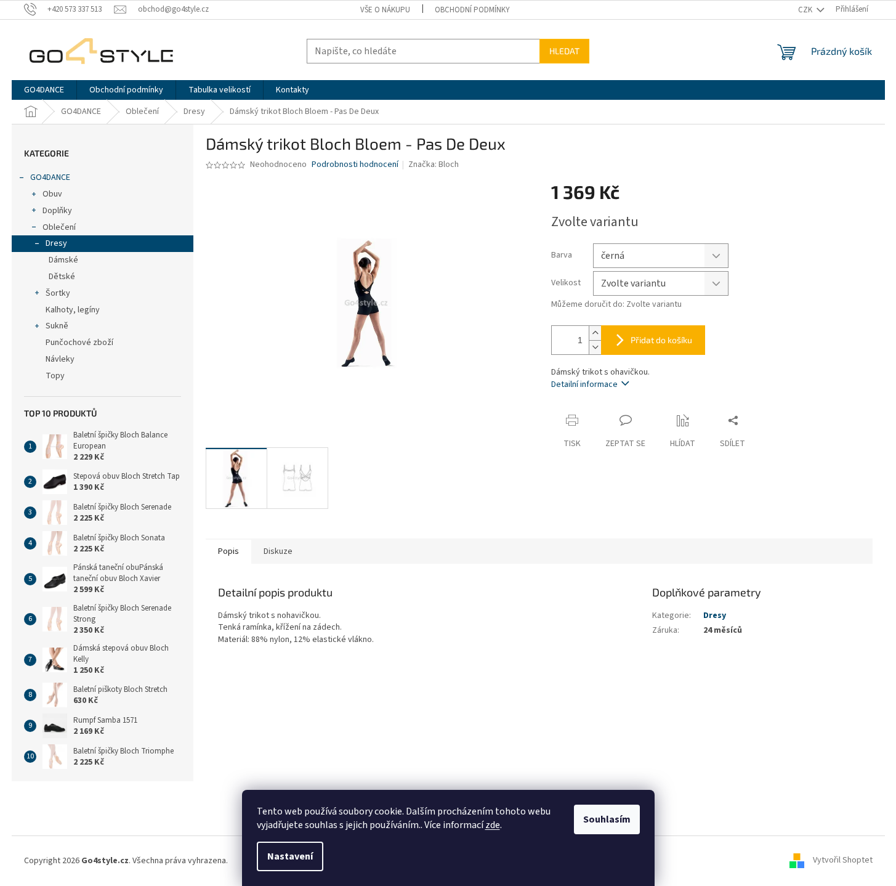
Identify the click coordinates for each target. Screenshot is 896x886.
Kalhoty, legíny (73, 310)
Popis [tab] (228, 551)
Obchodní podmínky (472, 9)
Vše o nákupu (385, 9)
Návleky (60, 359)
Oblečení (59, 227)
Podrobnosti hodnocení (355, 165)
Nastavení (290, 856)
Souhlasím (607, 819)
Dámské (63, 260)
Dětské (62, 276)
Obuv (52, 194)
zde (492, 825)
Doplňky (57, 211)
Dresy (56, 243)
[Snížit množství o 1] (595, 347)
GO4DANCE (50, 177)
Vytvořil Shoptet (843, 861)
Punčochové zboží (79, 342)
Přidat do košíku (661, 340)
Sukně (57, 326)
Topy (55, 376)
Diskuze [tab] (278, 551)
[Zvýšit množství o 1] (595, 333)
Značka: (433, 164)
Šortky (58, 293)
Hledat (564, 51)
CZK (806, 9)
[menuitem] (44, 90)
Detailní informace (584, 384)
